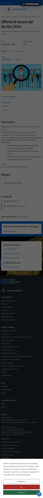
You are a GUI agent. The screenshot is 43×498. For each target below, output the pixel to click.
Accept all (21, 492)
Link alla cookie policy (23, 474)
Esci (21, 487)
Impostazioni (21, 481)
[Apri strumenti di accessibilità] (39, 494)
